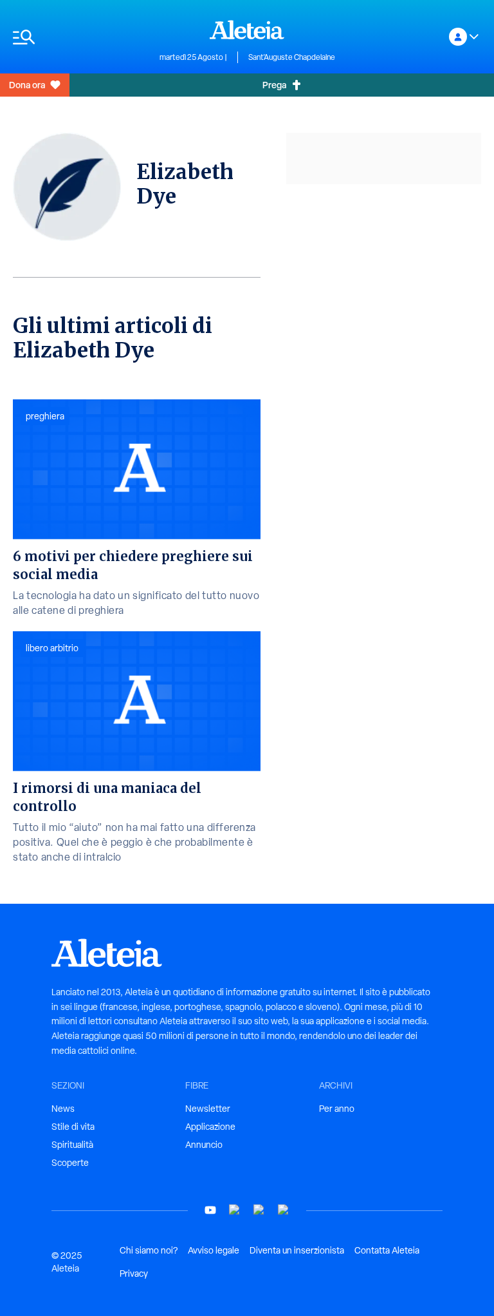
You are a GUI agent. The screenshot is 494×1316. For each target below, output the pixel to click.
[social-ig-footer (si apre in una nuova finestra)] (283, 1210)
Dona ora (27, 85)
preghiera (45, 416)
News (63, 1108)
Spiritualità (72, 1144)
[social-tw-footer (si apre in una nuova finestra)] (259, 1210)
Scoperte (70, 1162)
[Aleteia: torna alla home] (247, 29)
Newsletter (207, 1108)
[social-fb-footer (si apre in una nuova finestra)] (235, 1210)
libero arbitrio (52, 648)
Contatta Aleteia (386, 1250)
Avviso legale (213, 1250)
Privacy (134, 1273)
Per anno (336, 1108)
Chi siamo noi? (149, 1250)
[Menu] (80, 37)
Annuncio (204, 1144)
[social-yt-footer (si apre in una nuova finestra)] (210, 1210)
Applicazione (210, 1126)
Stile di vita (73, 1126)
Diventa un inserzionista (297, 1250)
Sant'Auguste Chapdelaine (291, 57)
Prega (274, 85)
